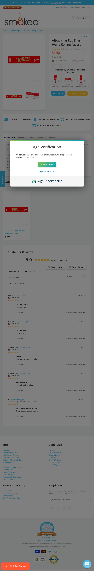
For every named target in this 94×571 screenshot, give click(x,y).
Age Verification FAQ (47, 172)
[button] (87, 564)
